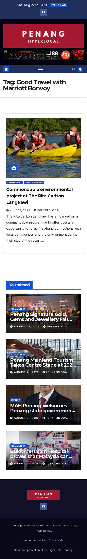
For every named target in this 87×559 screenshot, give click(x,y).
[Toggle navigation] (40, 69)
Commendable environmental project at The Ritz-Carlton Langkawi (39, 196)
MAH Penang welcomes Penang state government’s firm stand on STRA (43, 411)
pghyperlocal (48, 210)
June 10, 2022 (20, 210)
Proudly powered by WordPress (30, 525)
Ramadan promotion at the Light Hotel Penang (43, 550)
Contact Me (56, 540)
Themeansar (43, 530)
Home (27, 540)
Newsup (68, 525)
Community (14, 182)
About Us (40, 540)
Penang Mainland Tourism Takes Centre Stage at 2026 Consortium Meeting (42, 365)
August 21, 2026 (27, 372)
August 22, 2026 (27, 326)
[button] (73, 69)
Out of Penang (34, 182)
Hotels (15, 400)
